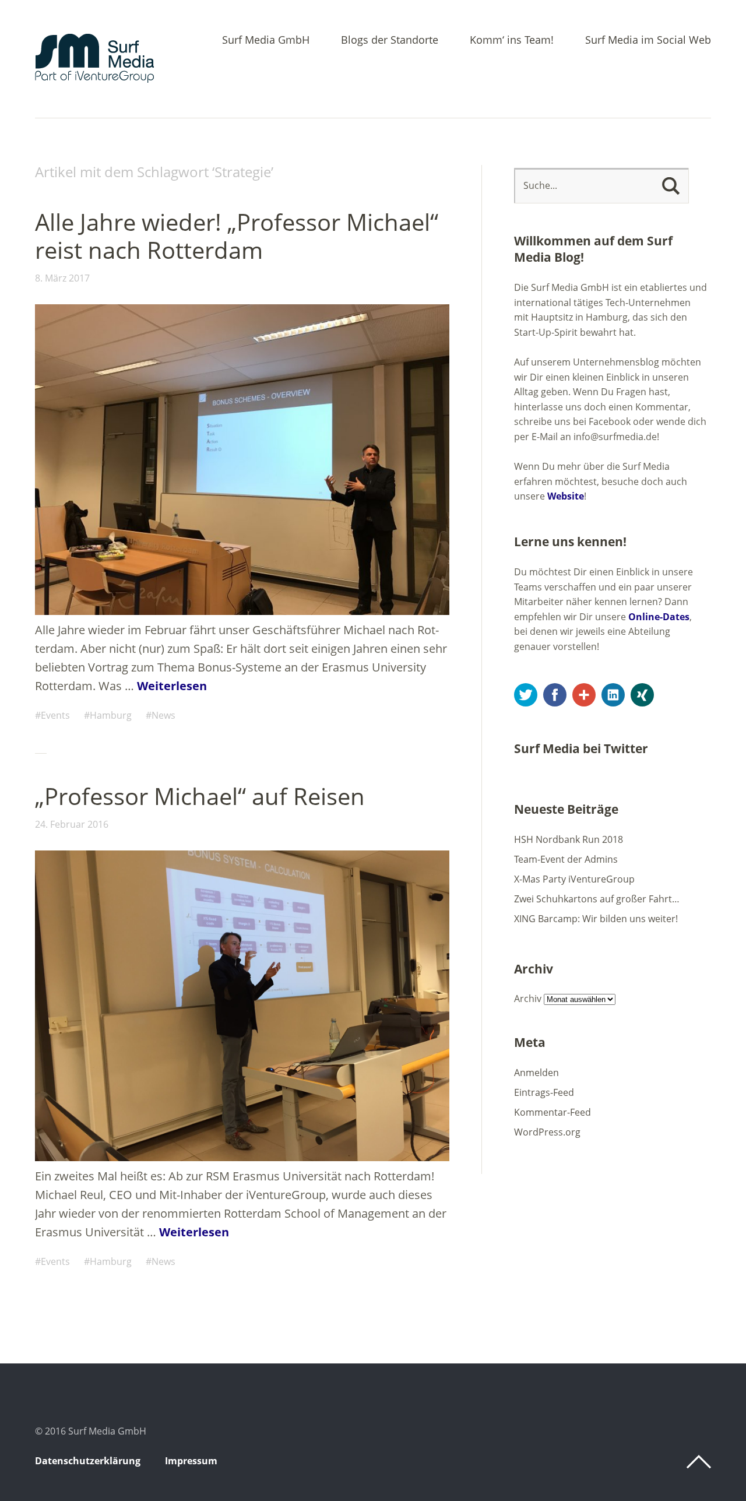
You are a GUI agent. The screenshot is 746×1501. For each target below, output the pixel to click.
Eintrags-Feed (544, 1092)
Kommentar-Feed (552, 1112)
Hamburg (111, 715)
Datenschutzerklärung (87, 1460)
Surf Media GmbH (265, 40)
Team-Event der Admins (566, 859)
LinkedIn (613, 694)
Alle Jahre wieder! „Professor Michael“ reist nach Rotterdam (236, 236)
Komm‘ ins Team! (512, 40)
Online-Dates (658, 616)
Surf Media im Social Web (648, 40)
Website (565, 496)
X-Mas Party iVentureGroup (574, 879)
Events (55, 715)
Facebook (554, 694)
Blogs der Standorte (389, 40)
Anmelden (536, 1072)
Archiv (527, 998)
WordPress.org (547, 1132)
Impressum (191, 1460)
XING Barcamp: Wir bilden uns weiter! (596, 918)
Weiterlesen (172, 686)
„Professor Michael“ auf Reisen (200, 796)
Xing (642, 694)
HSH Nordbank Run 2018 (568, 839)
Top (699, 1462)
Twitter (525, 694)
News (163, 715)
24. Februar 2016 (71, 824)
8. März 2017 (62, 278)
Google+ (584, 694)
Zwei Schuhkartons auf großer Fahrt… (597, 898)
